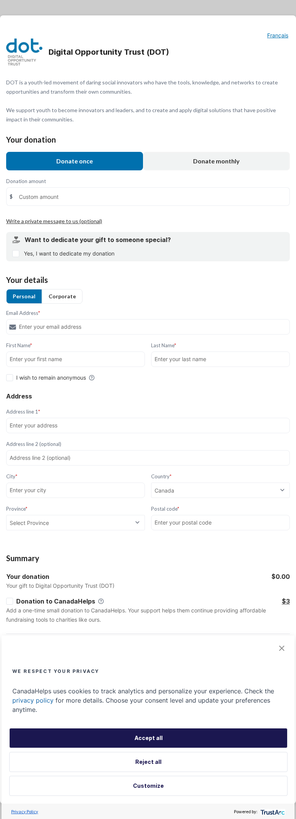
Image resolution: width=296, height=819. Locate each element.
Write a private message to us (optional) (54, 221)
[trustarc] (271, 811)
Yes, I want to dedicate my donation (69, 253)
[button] (281, 648)
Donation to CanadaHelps (55, 601)
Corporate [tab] (62, 296)
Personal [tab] (24, 296)
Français (277, 35)
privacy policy (33, 700)
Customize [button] (148, 785)
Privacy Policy (24, 811)
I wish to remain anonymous (51, 377)
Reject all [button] (148, 761)
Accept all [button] (149, 738)
